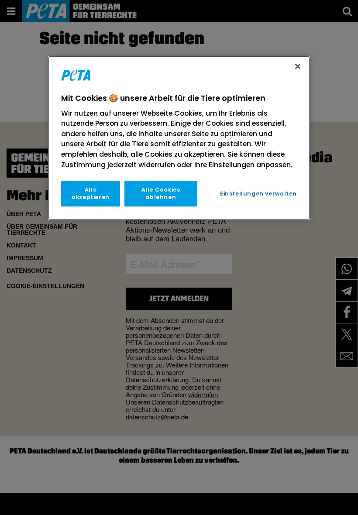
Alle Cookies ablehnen (160, 193)
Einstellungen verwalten (258, 193)
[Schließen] (297, 66)
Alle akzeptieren (91, 193)
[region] (179, 138)
